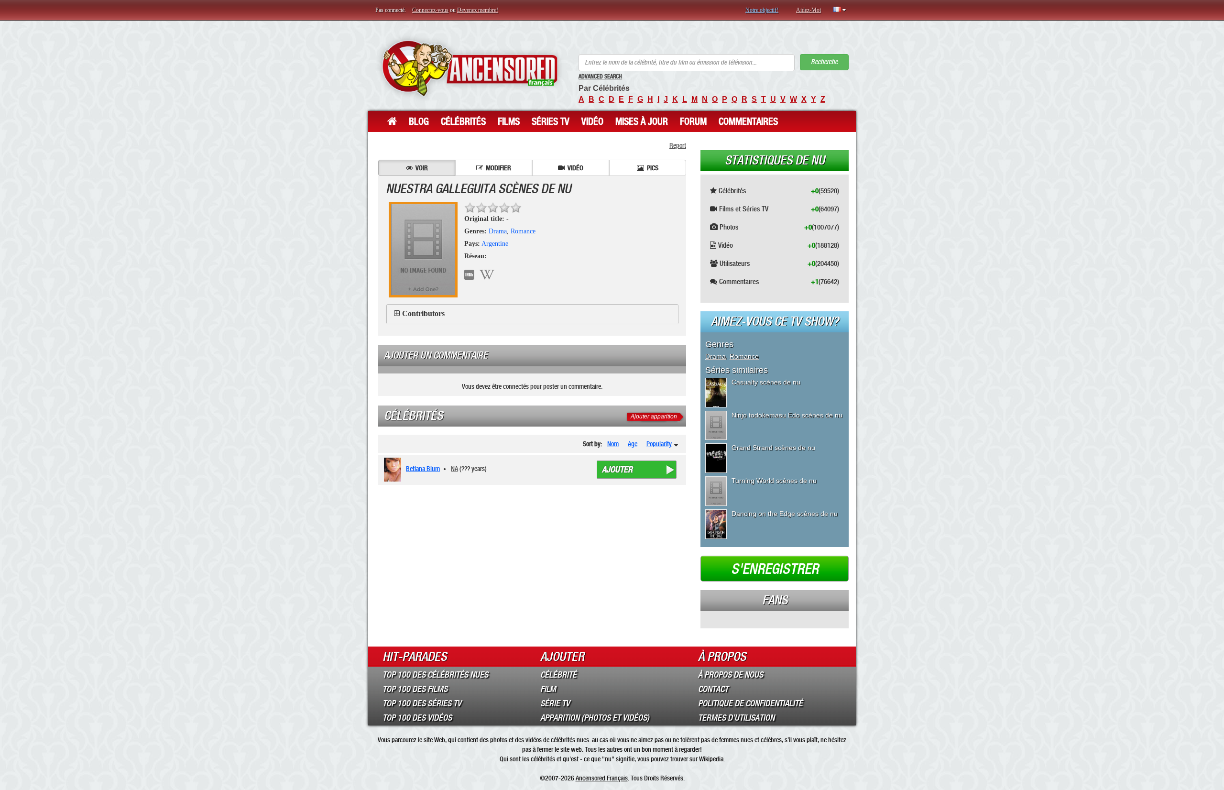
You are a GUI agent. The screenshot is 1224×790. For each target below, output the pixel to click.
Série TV (555, 703)
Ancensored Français (602, 778)
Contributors (423, 313)
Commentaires (748, 121)
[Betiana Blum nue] (394, 470)
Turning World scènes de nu (774, 480)
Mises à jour (641, 121)
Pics (652, 168)
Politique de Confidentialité (750, 703)
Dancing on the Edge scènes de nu (785, 513)
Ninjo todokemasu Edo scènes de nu (787, 415)
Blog (419, 121)
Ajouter (617, 469)
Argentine (494, 243)
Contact (713, 689)
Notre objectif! (761, 10)
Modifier (498, 168)
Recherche (824, 62)
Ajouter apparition (654, 416)
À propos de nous (730, 674)
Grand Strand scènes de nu (773, 447)
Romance (523, 231)
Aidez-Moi (808, 10)
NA (454, 468)
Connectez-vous (430, 10)
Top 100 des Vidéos (417, 718)
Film (548, 689)
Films (509, 121)
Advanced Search (600, 76)
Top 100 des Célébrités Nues (435, 674)
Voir (421, 168)
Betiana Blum (423, 468)
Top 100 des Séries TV (421, 703)
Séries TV (550, 121)
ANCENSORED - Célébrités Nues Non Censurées (469, 68)
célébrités (543, 759)
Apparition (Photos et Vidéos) (594, 718)
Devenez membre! (477, 10)
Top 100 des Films (415, 689)
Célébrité (558, 674)
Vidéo (592, 121)
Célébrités (463, 121)
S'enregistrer (775, 569)
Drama (498, 231)
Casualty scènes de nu (766, 382)
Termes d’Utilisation (736, 718)
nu (608, 759)
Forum (693, 121)
